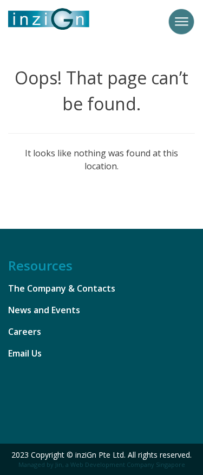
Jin (58, 464)
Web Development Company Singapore (127, 464)
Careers (24, 332)
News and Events (44, 310)
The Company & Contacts (61, 288)
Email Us (25, 353)
